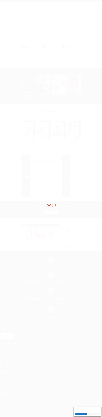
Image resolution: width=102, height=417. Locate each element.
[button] (99, 407)
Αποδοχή (81, 413)
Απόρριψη (94, 413)
